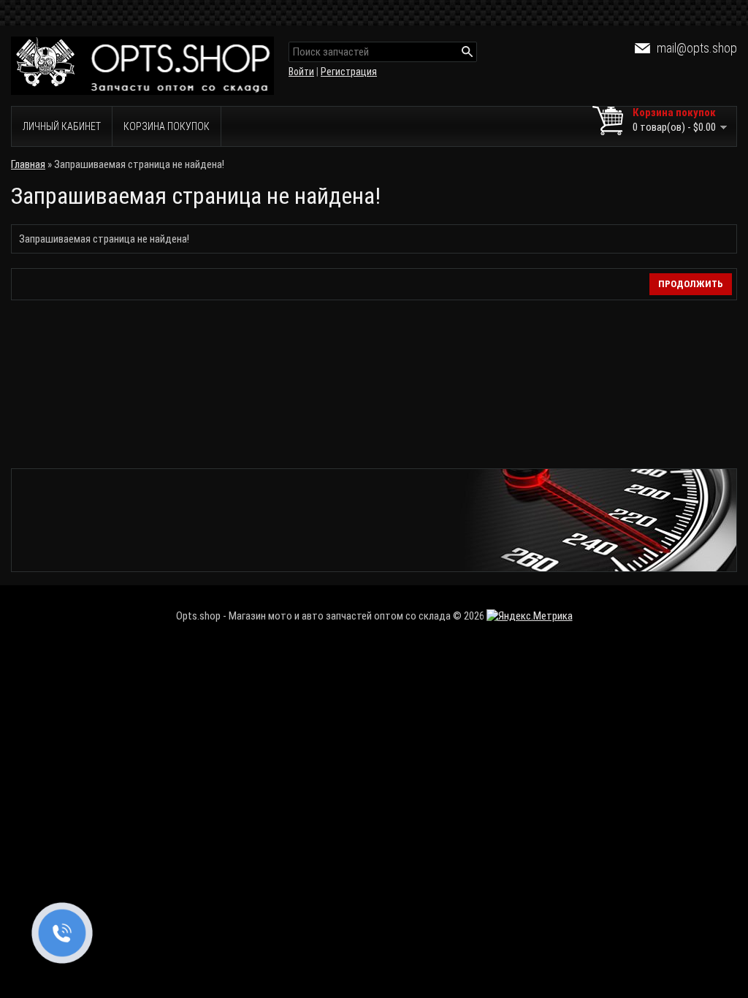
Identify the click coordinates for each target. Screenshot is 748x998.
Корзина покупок (166, 126)
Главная (28, 164)
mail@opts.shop (697, 48)
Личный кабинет (62, 126)
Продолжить (690, 283)
